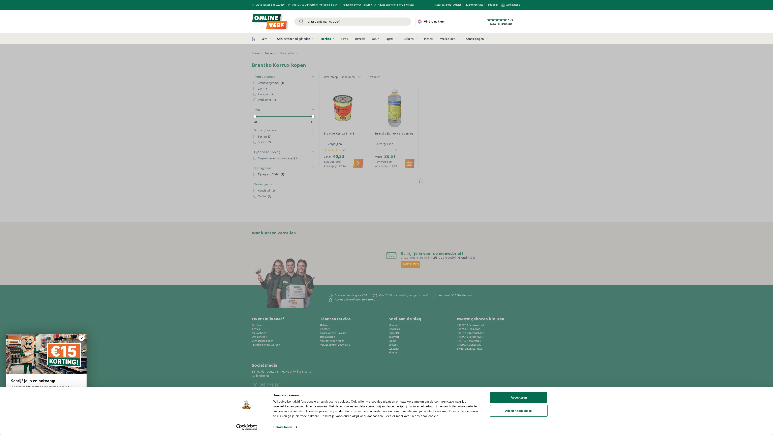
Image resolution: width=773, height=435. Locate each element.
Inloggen (493, 4)
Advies (457, 4)
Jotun (375, 38)
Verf (264, 38)
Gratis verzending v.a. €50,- (270, 4)
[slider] (254, 116)
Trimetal (359, 38)
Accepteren (519, 397)
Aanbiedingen (475, 38)
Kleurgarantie (443, 4)
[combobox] (352, 22)
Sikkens (409, 38)
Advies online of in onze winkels (395, 4)
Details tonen (282, 427)
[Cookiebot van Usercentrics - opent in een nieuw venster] (246, 427)
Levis (344, 38)
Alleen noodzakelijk (518, 410)
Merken (325, 38)
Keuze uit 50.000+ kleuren (357, 4)
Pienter (429, 38)
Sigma (390, 38)
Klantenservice (475, 4)
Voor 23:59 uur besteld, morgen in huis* (314, 4)
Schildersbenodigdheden (293, 38)
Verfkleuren (448, 38)
